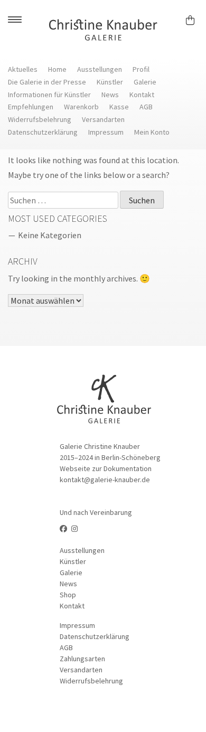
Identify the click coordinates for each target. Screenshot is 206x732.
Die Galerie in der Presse (47, 82)
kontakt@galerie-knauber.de (105, 479)
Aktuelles (23, 69)
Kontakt (141, 94)
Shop (68, 594)
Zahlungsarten (82, 658)
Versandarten (103, 119)
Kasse (119, 106)
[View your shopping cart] (194, 18)
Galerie (145, 82)
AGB (146, 106)
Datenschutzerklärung (43, 132)
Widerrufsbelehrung (39, 119)
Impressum (106, 132)
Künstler (110, 82)
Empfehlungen (30, 106)
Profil (141, 69)
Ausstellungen (99, 69)
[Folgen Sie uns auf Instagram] (74, 528)
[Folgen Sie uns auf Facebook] (63, 528)
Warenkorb (81, 106)
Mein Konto (152, 132)
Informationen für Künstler (49, 94)
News (110, 94)
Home (57, 69)
